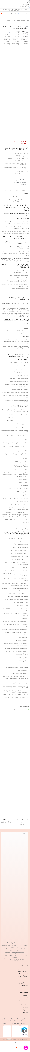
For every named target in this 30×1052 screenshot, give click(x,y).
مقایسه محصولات (23, 997)
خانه (28, 20)
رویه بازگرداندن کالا (22, 976)
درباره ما (25, 1012)
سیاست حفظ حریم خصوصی (20, 968)
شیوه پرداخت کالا (23, 973)
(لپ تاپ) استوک (21, 20)
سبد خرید (25, 987)
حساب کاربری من (23, 982)
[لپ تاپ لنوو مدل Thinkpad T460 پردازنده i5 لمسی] (8, 762)
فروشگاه (25, 995)
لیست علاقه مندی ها (22, 1000)
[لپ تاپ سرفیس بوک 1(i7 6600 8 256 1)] (22, 762)
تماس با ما (24, 1010)
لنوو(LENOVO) (4, 822)
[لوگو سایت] (15, 13)
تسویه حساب (24, 985)
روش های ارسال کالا (22, 971)
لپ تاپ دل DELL (11, 20)
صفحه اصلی (24, 1007)
